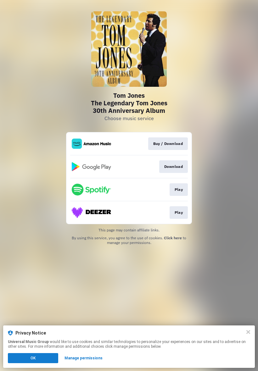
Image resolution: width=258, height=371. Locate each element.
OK (33, 358)
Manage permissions (83, 358)
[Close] (248, 332)
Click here (173, 237)
